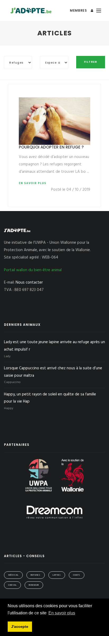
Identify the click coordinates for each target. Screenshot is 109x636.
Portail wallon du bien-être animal (33, 270)
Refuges (35, 575)
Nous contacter (29, 282)
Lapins (57, 575)
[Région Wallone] (72, 475)
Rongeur (34, 585)
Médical (13, 575)
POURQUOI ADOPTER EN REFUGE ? (51, 147)
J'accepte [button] (19, 626)
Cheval (12, 585)
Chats (76, 575)
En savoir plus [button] (61, 613)
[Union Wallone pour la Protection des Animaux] (39, 475)
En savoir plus (32, 183)
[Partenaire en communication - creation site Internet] (54, 512)
